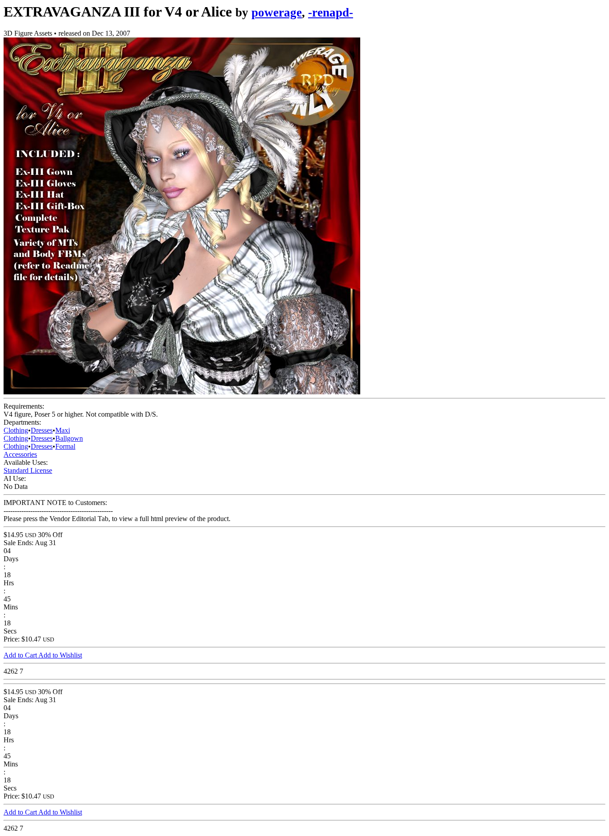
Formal (65, 446)
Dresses (42, 430)
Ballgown (69, 438)
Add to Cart (21, 655)
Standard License (28, 470)
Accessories (20, 454)
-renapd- (330, 12)
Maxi (62, 430)
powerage (276, 12)
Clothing (16, 430)
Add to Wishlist (60, 655)
